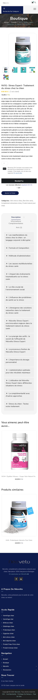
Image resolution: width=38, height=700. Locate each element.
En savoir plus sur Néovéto (18, 574)
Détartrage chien (8, 626)
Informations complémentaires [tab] (16, 222)
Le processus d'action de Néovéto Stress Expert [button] (18, 350)
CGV (3, 694)
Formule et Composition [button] (19, 248)
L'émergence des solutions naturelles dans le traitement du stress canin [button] (19, 310)
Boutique (6, 663)
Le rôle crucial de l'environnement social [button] (15, 288)
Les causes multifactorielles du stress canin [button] (19, 264)
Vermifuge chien (8, 615)
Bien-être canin (28, 201)
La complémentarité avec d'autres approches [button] (18, 394)
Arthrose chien (8, 623)
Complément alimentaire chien (11, 203)
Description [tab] (16, 217)
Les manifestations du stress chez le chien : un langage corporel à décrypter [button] (18, 237)
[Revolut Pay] (19, 180)
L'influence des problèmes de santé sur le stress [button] (18, 298)
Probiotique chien (9, 630)
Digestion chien (8, 633)
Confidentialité (11, 694)
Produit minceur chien (10, 648)
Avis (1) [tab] (19, 227)
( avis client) (14, 91)
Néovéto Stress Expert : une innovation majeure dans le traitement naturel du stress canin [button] (19, 325)
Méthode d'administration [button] (19, 256)
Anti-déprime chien (9, 641)
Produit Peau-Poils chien (11, 644)
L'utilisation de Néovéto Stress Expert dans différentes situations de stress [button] (19, 383)
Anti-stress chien (16, 201)
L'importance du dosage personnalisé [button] (17, 360)
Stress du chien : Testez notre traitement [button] (17, 405)
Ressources (7, 670)
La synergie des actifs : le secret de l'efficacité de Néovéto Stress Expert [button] (18, 339)
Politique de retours (25, 694)
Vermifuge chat (8, 619)
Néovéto (6, 666)
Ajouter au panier (10, 193)
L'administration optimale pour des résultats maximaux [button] (18, 371)
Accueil (6, 22)
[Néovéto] (5, 3)
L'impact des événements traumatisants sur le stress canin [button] (18, 276)
